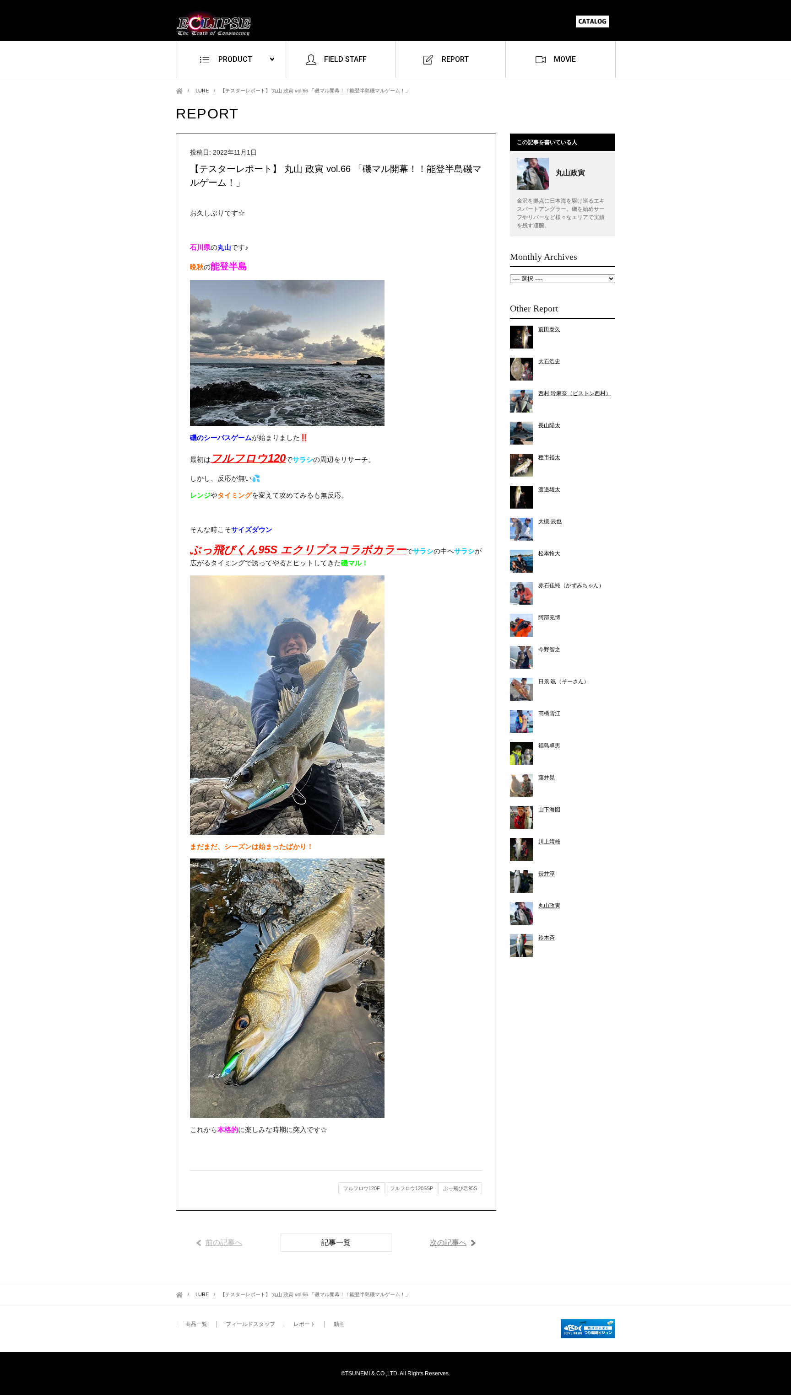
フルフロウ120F (361, 1188)
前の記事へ (224, 1242)
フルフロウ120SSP (411, 1188)
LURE (202, 90)
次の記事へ (448, 1242)
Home (179, 90)
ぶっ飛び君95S (460, 1188)
